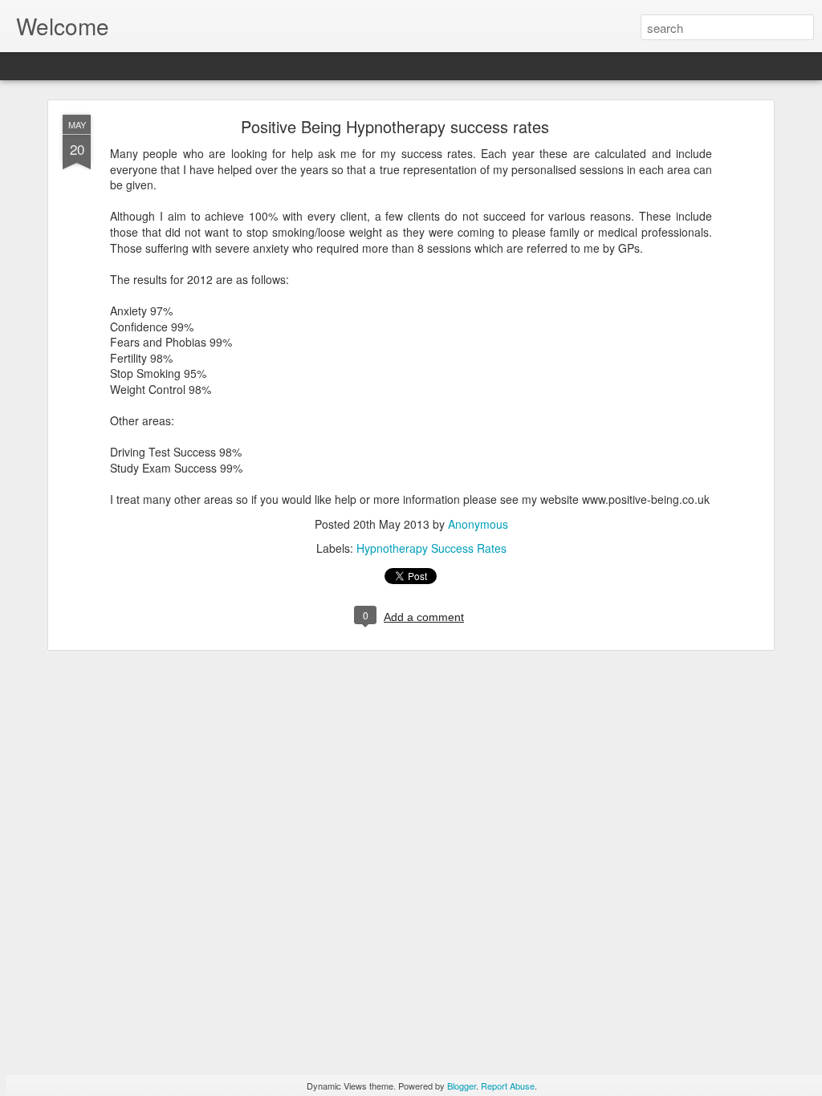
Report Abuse (508, 1085)
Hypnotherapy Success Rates (431, 548)
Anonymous (478, 524)
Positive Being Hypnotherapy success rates (395, 126)
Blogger (461, 1085)
